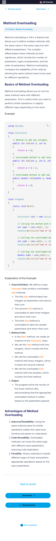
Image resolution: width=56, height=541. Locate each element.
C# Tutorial (9, 29)
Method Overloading (24, 29)
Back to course (28, 484)
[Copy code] (47, 125)
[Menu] (4, 2)
